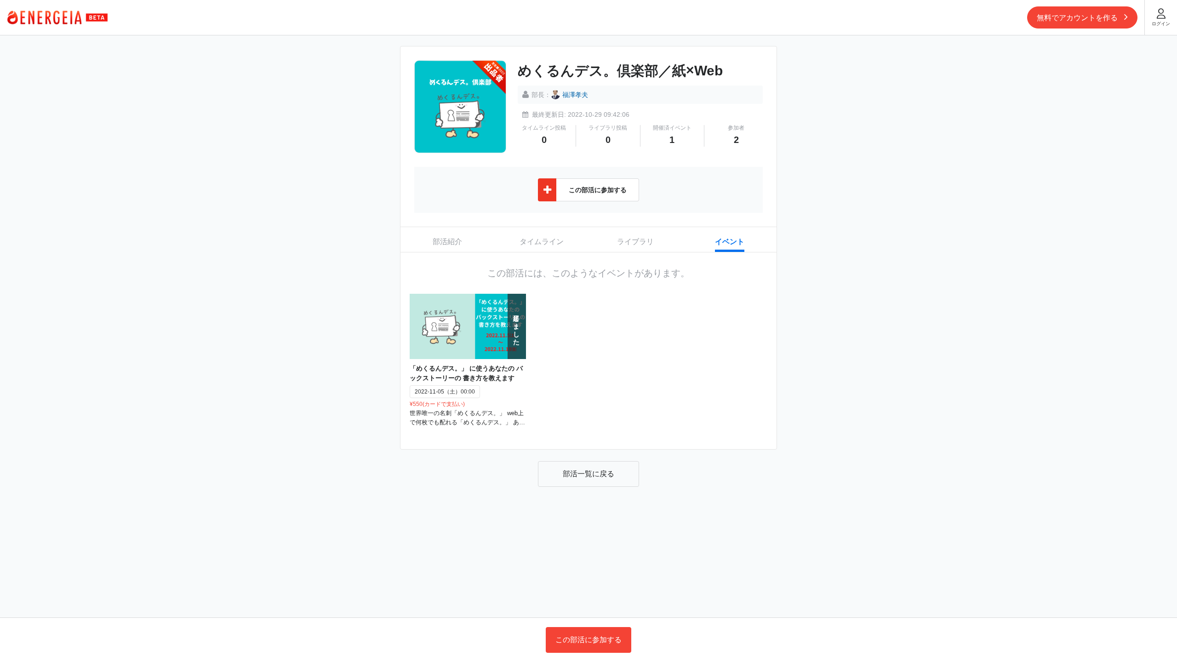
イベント (729, 241)
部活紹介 (447, 241)
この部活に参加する (588, 640)
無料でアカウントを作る (1078, 18)
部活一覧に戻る (588, 474)
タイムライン (542, 241)
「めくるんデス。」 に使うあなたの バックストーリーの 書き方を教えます (466, 373)
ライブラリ (635, 241)
